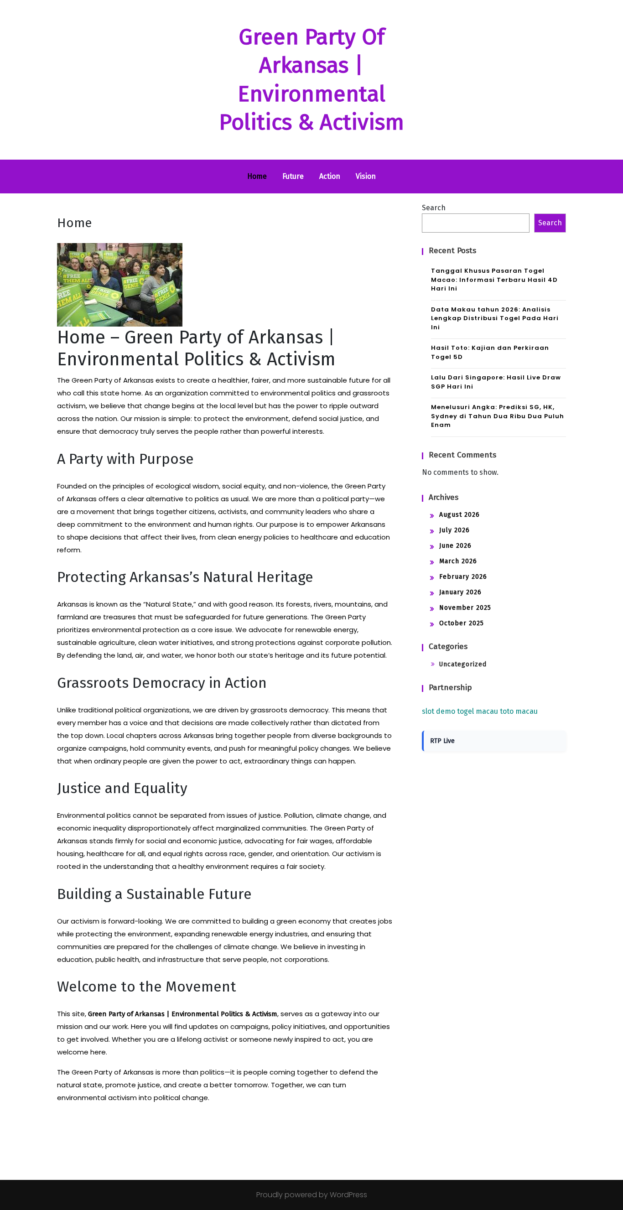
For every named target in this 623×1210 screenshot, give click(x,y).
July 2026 (454, 530)
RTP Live (442, 741)
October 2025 (461, 623)
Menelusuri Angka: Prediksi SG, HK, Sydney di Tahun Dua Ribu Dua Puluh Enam (497, 416)
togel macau (477, 711)
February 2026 (463, 577)
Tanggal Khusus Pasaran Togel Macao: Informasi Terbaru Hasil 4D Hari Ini (494, 279)
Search (434, 207)
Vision (366, 176)
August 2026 (459, 515)
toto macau (519, 711)
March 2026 (458, 561)
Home (257, 176)
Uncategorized (463, 664)
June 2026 (455, 546)
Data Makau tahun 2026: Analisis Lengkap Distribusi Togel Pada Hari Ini (495, 318)
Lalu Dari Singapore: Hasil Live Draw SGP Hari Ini (496, 382)
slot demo (438, 711)
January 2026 (460, 592)
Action (329, 176)
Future (293, 176)
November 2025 (465, 608)
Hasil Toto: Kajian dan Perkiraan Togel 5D (490, 352)
